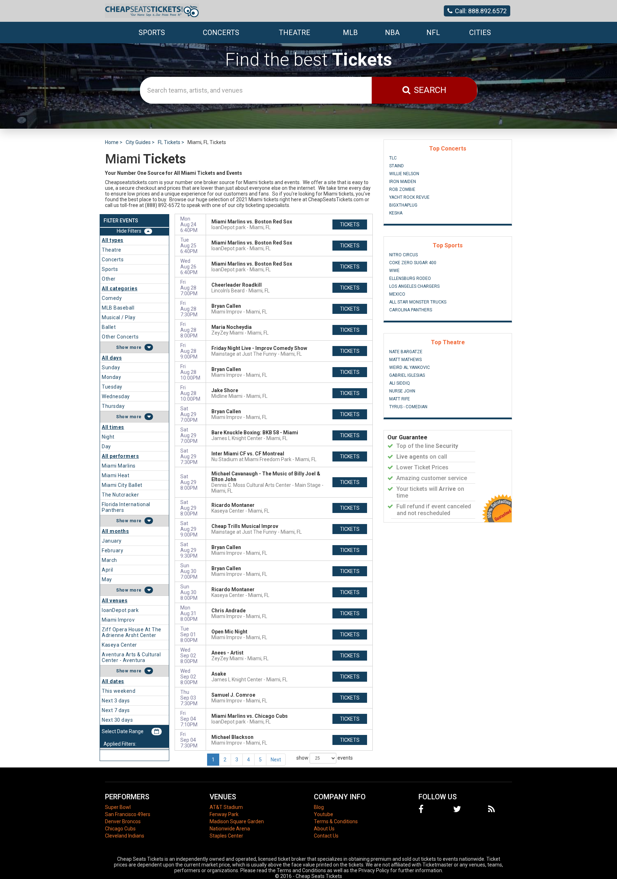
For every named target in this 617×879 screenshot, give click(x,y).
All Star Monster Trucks (417, 302)
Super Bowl (118, 807)
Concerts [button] (221, 32)
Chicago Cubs (120, 828)
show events (324, 757)
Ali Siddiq (399, 383)
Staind (396, 165)
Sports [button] (152, 32)
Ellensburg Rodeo (410, 278)
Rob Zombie (402, 189)
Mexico (397, 294)
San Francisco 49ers (127, 814)
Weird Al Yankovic (409, 367)
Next (276, 759)
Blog (319, 807)
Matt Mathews (405, 359)
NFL (433, 32)
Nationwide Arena (230, 828)
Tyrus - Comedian (408, 406)
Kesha (395, 213)
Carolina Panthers (410, 309)
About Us (324, 828)
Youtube (323, 814)
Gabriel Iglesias (407, 375)
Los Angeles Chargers (414, 286)
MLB (350, 32)
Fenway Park (224, 814)
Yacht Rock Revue (409, 197)
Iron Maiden (402, 181)
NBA (392, 32)
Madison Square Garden (237, 821)
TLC (393, 158)
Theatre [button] (294, 32)
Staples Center (226, 836)
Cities (480, 32)
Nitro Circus (403, 254)
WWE (394, 270)
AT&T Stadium (226, 807)
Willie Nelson (404, 173)
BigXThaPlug (403, 205)
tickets (350, 224)
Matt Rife (399, 398)
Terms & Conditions (336, 821)
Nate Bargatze (405, 351)
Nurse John (402, 391)
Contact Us (326, 836)
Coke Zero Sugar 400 (412, 262)
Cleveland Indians (124, 836)
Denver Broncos (123, 821)
